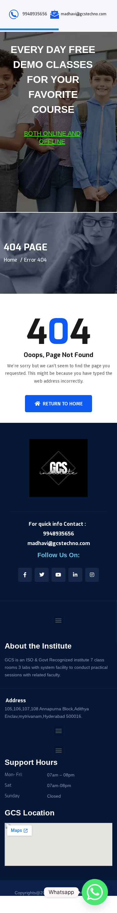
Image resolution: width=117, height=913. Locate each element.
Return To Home (63, 404)
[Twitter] (42, 575)
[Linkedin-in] (75, 575)
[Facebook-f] (25, 575)
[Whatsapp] (95, 892)
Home (10, 260)
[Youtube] (58, 575)
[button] (58, 731)
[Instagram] (92, 575)
